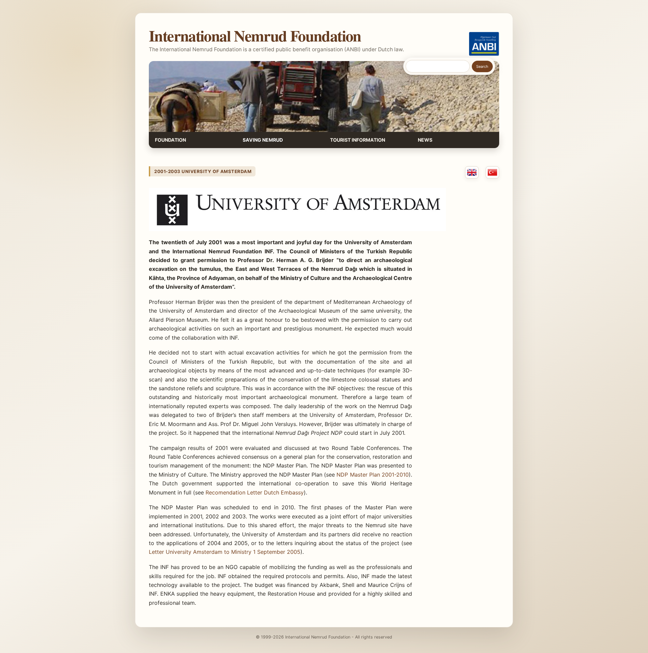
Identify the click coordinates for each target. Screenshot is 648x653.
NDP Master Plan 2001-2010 (372, 474)
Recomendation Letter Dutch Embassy (255, 492)
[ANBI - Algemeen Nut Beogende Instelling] (483, 44)
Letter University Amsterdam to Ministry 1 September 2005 (224, 551)
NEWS (425, 140)
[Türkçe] (492, 172)
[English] (472, 172)
